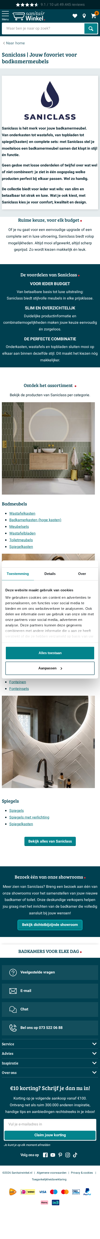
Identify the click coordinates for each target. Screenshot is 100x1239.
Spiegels (16, 810)
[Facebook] (45, 1155)
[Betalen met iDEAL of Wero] (27, 1191)
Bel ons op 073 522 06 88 (41, 1027)
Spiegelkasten (21, 547)
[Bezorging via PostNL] (13, 1192)
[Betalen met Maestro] (53, 1191)
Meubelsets (19, 526)
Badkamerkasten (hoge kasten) (35, 520)
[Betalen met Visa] (42, 1191)
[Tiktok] (75, 1155)
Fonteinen (17, 682)
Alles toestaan (50, 653)
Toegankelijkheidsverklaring (49, 1179)
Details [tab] (50, 574)
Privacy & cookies (82, 1173)
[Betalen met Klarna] (44, 1202)
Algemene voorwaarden (52, 1173)
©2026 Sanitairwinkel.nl (17, 1173)
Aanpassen (47, 668)
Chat (24, 1009)
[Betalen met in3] (55, 1202)
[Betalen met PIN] (76, 1191)
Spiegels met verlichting (29, 817)
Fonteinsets (19, 689)
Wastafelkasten (22, 513)
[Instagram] (67, 1155)
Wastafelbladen (22, 533)
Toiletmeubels (21, 540)
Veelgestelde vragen (37, 972)
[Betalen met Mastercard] (65, 1191)
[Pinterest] (60, 1155)
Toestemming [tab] (18, 574)
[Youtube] (53, 1155)
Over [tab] (82, 574)
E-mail (25, 991)
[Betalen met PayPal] (87, 1192)
